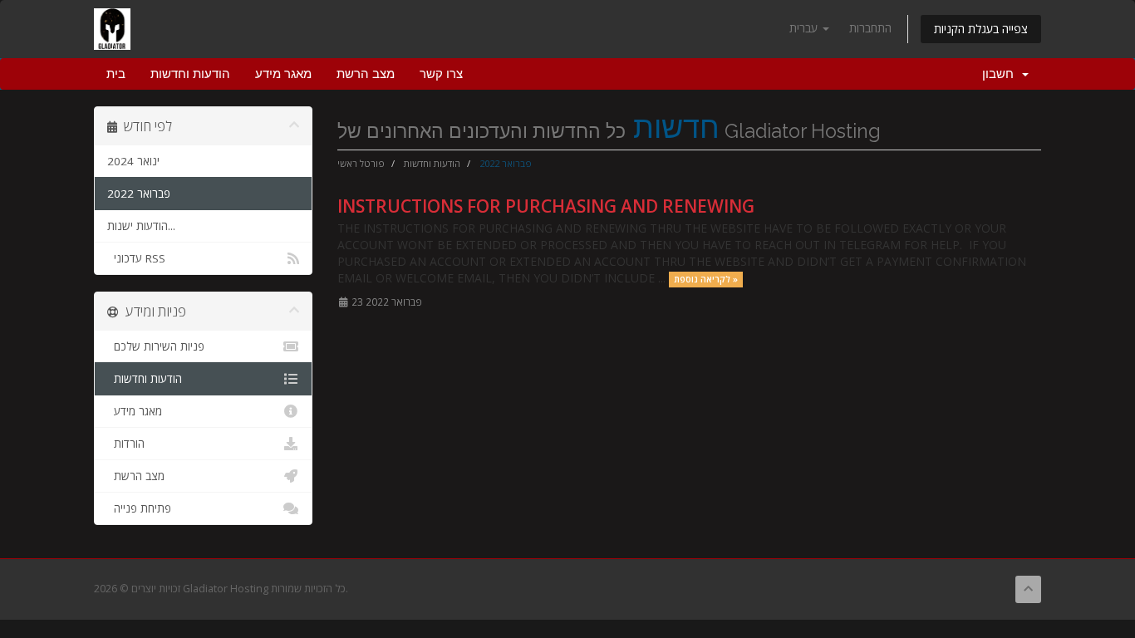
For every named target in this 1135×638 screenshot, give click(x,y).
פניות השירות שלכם (155, 346)
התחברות (870, 28)
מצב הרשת (366, 73)
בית (115, 73)
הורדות (126, 443)
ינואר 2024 (133, 161)
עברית (805, 28)
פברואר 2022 (138, 193)
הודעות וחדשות (190, 73)
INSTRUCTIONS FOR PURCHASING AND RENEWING (545, 206)
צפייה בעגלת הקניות (981, 29)
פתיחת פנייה (139, 508)
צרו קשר (441, 73)
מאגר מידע (283, 73)
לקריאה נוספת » (706, 279)
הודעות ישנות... (141, 225)
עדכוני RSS (136, 258)
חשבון (1001, 73)
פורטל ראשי (361, 163)
